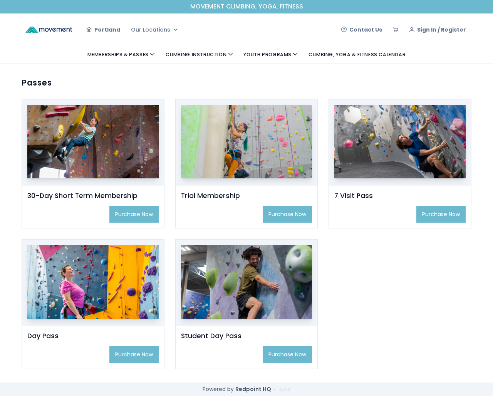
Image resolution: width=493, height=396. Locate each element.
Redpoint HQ (253, 389)
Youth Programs (267, 54)
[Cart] (395, 30)
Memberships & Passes (118, 54)
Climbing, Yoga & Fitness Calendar (357, 54)
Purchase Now (134, 214)
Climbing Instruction (196, 54)
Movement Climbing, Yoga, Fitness (246, 6)
